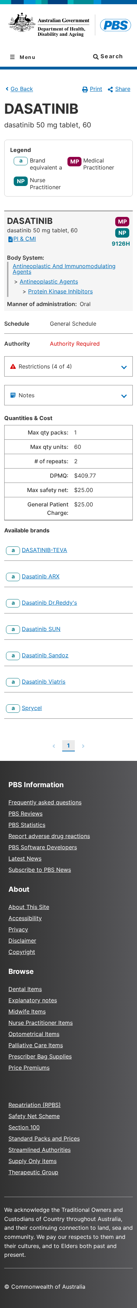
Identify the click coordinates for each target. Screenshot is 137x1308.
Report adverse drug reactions (49, 835)
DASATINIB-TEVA (44, 549)
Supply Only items (32, 1160)
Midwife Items (27, 1011)
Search (111, 56)
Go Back (22, 89)
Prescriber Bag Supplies (40, 1056)
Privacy (18, 929)
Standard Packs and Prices (44, 1138)
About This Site (28, 906)
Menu (27, 57)
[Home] (68, 26)
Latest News (24, 858)
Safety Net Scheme (34, 1116)
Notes (26, 395)
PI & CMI (24, 238)
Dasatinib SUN (41, 628)
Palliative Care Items (35, 1045)
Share (122, 88)
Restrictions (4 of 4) (45, 366)
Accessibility (25, 918)
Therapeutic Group (33, 1172)
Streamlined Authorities (39, 1149)
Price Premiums (29, 1067)
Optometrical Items (33, 1033)
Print (96, 88)
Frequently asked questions (44, 802)
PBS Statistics (26, 824)
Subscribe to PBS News (39, 869)
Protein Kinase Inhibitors (60, 291)
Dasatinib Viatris (43, 681)
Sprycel (32, 707)
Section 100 (24, 1127)
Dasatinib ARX (40, 576)
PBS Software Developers (42, 847)
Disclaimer (22, 940)
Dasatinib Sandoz (45, 655)
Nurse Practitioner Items (40, 1022)
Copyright (21, 951)
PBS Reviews (25, 813)
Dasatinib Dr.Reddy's (49, 602)
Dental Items (25, 988)
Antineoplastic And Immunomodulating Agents (64, 269)
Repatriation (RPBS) (34, 1104)
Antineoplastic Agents (49, 281)
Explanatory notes (32, 1000)
